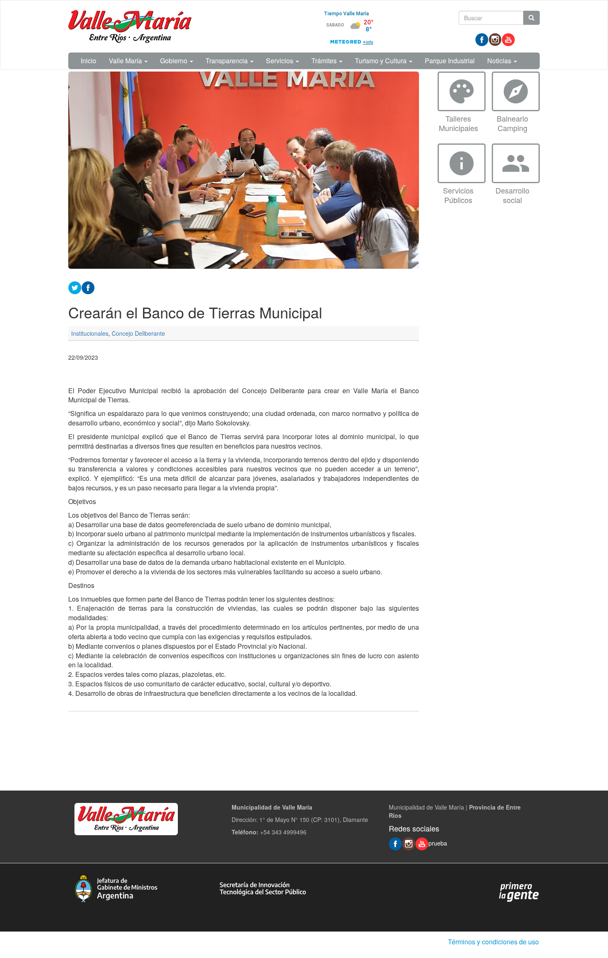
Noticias (500, 60)
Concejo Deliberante (138, 333)
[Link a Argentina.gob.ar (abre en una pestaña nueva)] (519, 891)
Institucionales (89, 333)
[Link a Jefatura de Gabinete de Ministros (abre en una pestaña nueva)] (115, 887)
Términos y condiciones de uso (493, 941)
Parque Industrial (450, 60)
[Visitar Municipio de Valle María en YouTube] (508, 39)
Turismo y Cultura (381, 60)
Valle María (126, 60)
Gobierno (174, 60)
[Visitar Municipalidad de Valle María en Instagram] (495, 39)
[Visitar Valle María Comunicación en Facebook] (481, 39)
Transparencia (227, 60)
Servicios (280, 60)
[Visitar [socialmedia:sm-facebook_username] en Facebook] (88, 286)
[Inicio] (129, 26)
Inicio (88, 60)
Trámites (324, 60)
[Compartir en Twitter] (74, 286)
